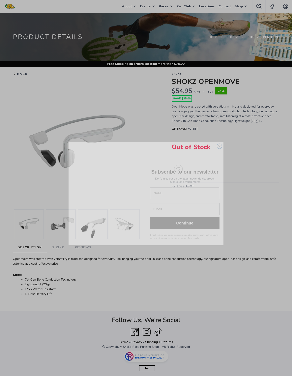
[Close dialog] (219, 140)
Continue (184, 217)
